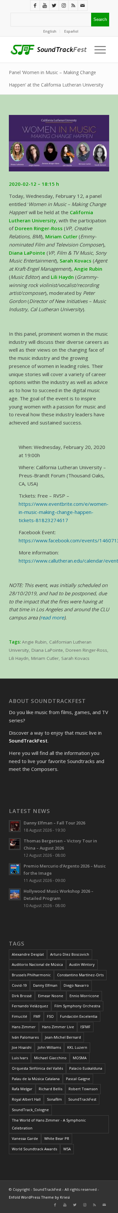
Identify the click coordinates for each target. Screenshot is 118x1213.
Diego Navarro (76, 985)
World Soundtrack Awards (34, 1148)
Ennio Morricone (84, 995)
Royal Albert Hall (26, 1099)
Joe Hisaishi (21, 1047)
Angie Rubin (34, 642)
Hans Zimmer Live (58, 1026)
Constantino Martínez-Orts (80, 974)
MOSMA (80, 1057)
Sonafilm (54, 1099)
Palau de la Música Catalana (36, 1078)
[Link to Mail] (82, 5)
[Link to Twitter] (54, 5)
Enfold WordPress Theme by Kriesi (39, 1197)
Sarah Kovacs (75, 658)
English (49, 31)
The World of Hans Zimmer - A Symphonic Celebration (49, 1124)
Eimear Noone (50, 995)
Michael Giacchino (50, 1057)
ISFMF (85, 1026)
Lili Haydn (19, 658)
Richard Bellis (50, 1088)
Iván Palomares (25, 1037)
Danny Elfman (45, 985)
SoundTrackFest (82, 1099)
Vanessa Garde (25, 1138)
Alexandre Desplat (28, 954)
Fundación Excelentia (78, 1016)
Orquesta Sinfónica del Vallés (37, 1068)
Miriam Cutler (45, 658)
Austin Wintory (82, 964)
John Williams (49, 1047)
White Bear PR (56, 1138)
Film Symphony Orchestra (77, 1005)
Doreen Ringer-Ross (86, 650)
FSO (50, 1016)
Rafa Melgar (22, 1088)
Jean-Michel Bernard (63, 1037)
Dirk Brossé (22, 995)
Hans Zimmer (24, 1026)
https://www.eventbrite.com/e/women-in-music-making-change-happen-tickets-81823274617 (63, 512)
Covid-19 (19, 985)
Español (71, 31)
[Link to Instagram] (63, 5)
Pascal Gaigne (78, 1078)
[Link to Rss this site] (73, 5)
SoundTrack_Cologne (30, 1109)
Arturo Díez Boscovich (69, 954)
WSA (67, 1148)
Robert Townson (83, 1088)
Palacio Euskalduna (85, 1068)
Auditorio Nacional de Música (37, 964)
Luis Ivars (20, 1057)
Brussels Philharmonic (31, 974)
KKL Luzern (77, 1047)
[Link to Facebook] (35, 5)
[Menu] (98, 50)
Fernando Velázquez (30, 1005)
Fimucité (19, 1016)
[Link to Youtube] (44, 5)
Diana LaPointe (47, 650)
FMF (37, 1016)
